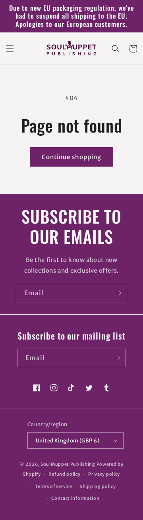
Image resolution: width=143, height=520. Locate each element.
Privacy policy (104, 474)
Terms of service (53, 486)
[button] (10, 48)
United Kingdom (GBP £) (68, 440)
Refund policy (64, 474)
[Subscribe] (118, 293)
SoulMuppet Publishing (68, 464)
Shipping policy (98, 486)
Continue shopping (71, 157)
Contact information (75, 498)
